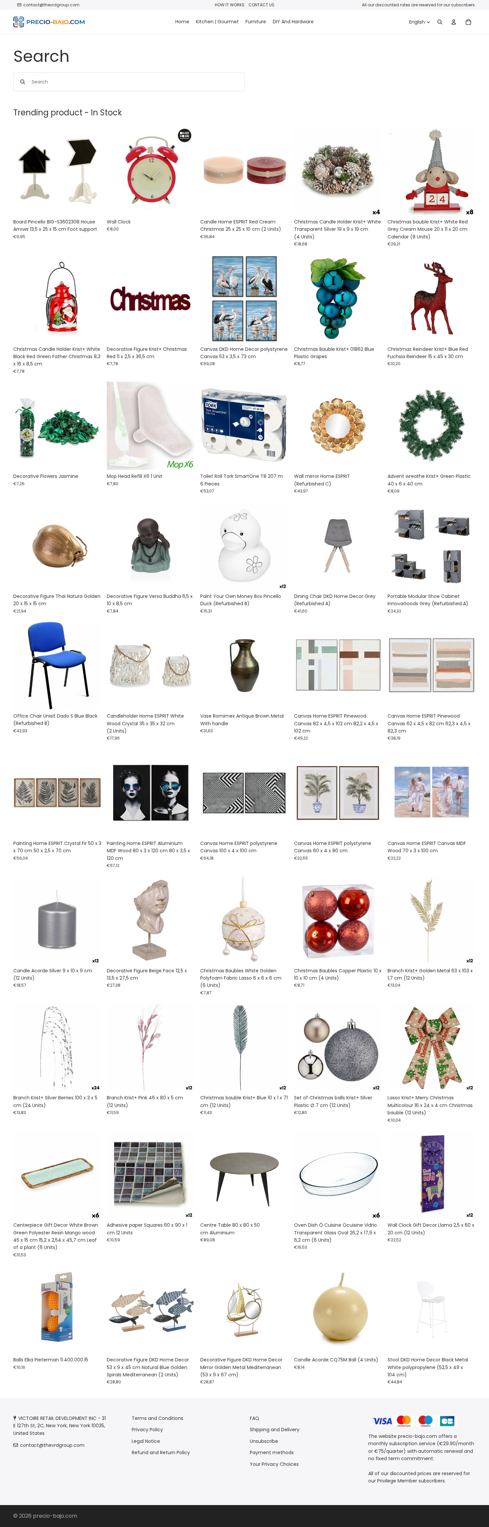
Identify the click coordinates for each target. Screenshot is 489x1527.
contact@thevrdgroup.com (51, 5)
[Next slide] (279, 171)
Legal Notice (146, 1441)
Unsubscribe (264, 1441)
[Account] (453, 22)
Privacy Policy (147, 1429)
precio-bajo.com (55, 1516)
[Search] (439, 22)
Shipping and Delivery (274, 1429)
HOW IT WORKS (229, 5)
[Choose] (185, 205)
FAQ (254, 1418)
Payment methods (272, 1452)
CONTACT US (261, 5)
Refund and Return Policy (161, 1452)
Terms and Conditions (157, 1418)
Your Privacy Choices (274, 1463)
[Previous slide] (210, 171)
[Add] (91, 205)
